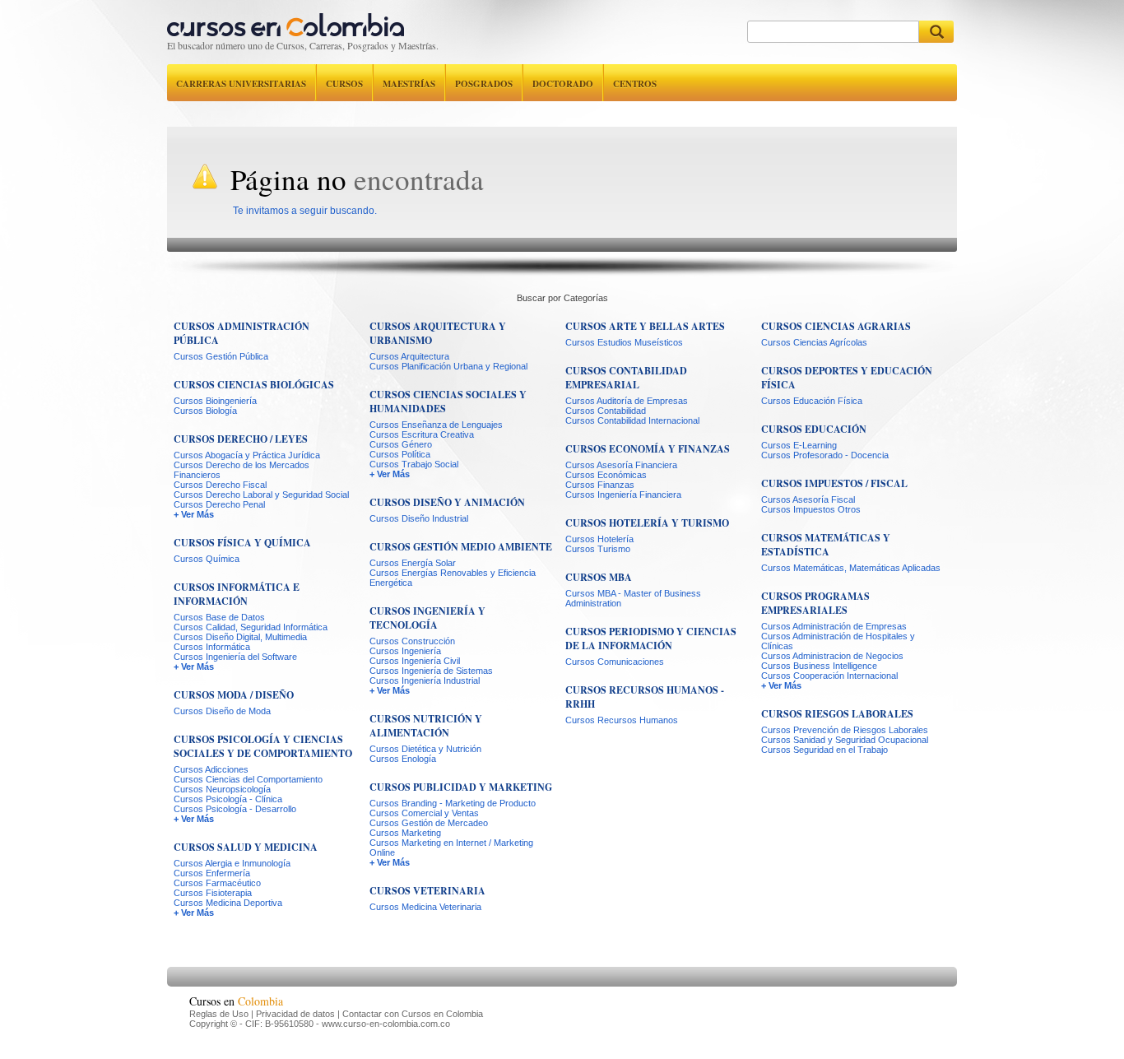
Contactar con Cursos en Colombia (412, 1014)
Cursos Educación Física (811, 401)
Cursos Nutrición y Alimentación (425, 726)
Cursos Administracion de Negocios (832, 656)
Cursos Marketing (405, 833)
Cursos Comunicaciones (614, 662)
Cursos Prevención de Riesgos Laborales (844, 730)
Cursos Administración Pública (241, 333)
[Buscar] (936, 32)
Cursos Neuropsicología (222, 789)
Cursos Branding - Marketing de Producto (452, 803)
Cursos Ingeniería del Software (235, 657)
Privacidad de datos (295, 1014)
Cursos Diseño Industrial (418, 518)
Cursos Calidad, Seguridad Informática (250, 627)
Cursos (344, 84)
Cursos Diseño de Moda (222, 711)
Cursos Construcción (412, 641)
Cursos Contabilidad (605, 411)
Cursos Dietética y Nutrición (425, 749)
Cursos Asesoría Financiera (621, 465)
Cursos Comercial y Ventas (424, 813)
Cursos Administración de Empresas (834, 626)
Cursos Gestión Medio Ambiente (460, 547)
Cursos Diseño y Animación (447, 502)
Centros (635, 84)
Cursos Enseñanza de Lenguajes (436, 425)
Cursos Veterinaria (427, 891)
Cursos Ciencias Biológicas (254, 385)
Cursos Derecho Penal (219, 504)
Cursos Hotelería (599, 539)
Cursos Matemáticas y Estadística (825, 545)
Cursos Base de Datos (219, 617)
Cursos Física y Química (242, 543)
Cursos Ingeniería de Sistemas (431, 671)
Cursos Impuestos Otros (811, 509)
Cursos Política (399, 454)
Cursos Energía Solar (412, 563)
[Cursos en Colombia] (285, 21)
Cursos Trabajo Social (413, 464)
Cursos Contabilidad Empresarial (626, 378)
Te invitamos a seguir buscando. (305, 210)
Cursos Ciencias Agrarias (836, 326)
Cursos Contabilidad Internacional (632, 420)
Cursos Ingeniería (405, 651)
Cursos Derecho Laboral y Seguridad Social (261, 494)
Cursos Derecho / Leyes (241, 439)
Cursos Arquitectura (409, 356)
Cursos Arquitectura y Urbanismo (437, 333)
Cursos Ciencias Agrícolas (814, 342)
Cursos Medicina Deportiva (228, 903)
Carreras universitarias (241, 84)
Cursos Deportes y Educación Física (846, 378)
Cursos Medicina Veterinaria (425, 907)
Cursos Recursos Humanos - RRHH (644, 697)
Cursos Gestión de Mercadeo (428, 823)
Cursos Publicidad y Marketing (460, 787)
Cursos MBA (598, 577)
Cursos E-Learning (799, 445)
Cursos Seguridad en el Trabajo (824, 750)
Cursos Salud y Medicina (246, 847)
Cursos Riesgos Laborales (837, 714)
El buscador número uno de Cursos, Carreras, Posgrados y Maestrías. (303, 45)
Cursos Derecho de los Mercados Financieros (241, 470)
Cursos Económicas (606, 475)
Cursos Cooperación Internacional (829, 675)
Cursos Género (400, 444)
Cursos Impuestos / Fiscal (834, 483)
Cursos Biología (205, 411)
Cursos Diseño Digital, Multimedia (240, 637)
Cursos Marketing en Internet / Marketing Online (451, 847)
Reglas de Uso (218, 1014)
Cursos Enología (402, 759)
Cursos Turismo (597, 549)
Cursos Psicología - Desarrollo (235, 809)
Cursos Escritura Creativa (421, 434)
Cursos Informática (212, 647)
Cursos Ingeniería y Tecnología (427, 618)
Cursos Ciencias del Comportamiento (248, 779)
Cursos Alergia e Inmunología (232, 863)
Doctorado (562, 84)
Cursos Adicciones (211, 769)
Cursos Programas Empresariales (815, 603)
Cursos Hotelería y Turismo (647, 523)
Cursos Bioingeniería (215, 401)
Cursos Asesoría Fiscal (808, 499)
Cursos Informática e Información (237, 594)
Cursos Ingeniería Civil (414, 661)
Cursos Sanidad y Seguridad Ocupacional (844, 740)
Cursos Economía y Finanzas (647, 449)
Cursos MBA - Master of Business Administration (633, 598)
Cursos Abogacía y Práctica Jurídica (247, 455)
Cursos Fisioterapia (213, 893)
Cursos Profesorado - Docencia (825, 455)
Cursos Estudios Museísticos (624, 342)
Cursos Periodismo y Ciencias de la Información (650, 639)
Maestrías (409, 84)
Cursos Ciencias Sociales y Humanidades (448, 402)
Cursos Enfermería (212, 873)
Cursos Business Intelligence (819, 666)
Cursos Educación (813, 429)
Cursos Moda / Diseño (234, 695)
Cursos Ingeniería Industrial (424, 680)
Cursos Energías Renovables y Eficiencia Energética (452, 578)
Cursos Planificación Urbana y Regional (448, 366)
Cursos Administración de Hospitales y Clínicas (838, 641)
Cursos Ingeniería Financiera (623, 494)
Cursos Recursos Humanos (621, 720)
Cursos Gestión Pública (221, 356)
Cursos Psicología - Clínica (228, 799)
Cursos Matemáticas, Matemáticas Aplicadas (851, 568)
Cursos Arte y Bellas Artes (645, 326)
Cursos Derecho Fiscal (220, 485)
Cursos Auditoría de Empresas (626, 401)
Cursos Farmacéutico (217, 883)
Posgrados (484, 84)
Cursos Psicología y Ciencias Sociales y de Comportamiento (263, 746)
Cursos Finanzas (599, 485)
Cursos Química (206, 559)
